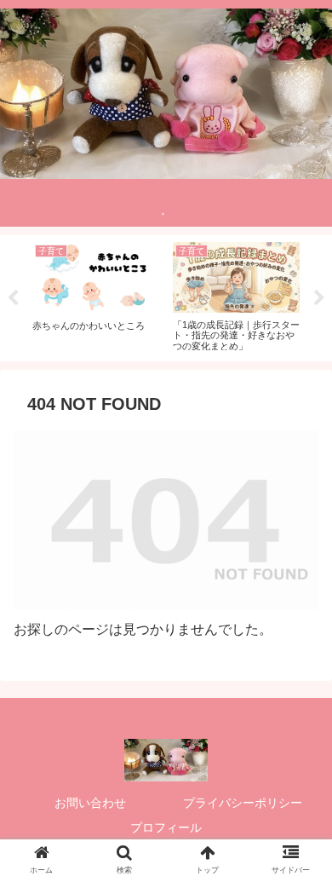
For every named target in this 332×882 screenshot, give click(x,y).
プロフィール (166, 827)
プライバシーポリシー (242, 803)
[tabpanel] (95, 295)
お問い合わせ (90, 803)
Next (319, 298)
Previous (12, 298)
